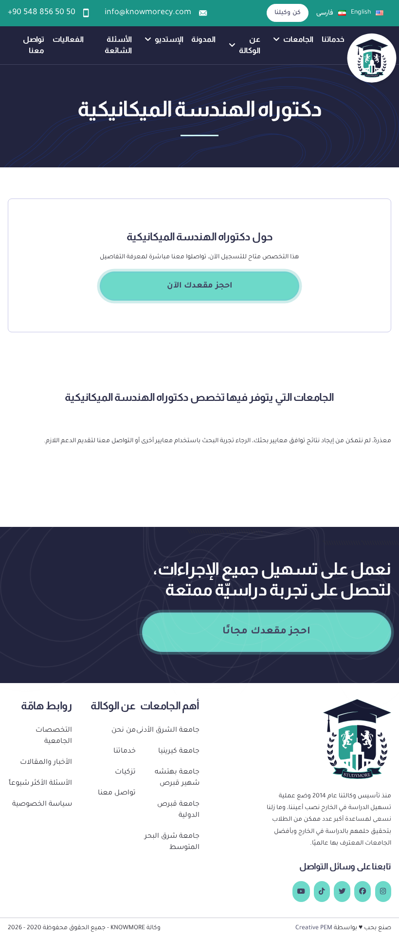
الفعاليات (68, 39)
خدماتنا (333, 39)
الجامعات (298, 39)
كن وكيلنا (287, 13)
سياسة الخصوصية (42, 805)
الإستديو (169, 39)
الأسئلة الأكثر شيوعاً (40, 784)
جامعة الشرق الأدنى (168, 731)
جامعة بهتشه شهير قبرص (177, 778)
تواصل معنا (33, 44)
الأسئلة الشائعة (118, 44)
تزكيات (125, 772)
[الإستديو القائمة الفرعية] (148, 39)
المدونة (203, 39)
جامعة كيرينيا (179, 752)
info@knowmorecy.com (148, 13)
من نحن (123, 731)
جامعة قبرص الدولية (178, 810)
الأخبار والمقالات (46, 763)
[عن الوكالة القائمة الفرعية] (232, 45)
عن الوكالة (249, 44)
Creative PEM (313, 928)
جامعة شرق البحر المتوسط (172, 842)
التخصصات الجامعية (54, 736)
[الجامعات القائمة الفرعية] (276, 39)
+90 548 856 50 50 (41, 13)
